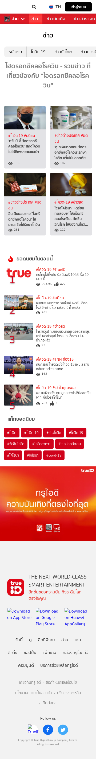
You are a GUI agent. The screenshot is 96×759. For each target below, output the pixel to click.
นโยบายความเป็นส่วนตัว (33, 693)
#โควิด (11, 432)
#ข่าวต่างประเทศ (67, 135)
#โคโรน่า (13, 455)
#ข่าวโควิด (53, 432)
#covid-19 (53, 455)
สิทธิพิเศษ (46, 640)
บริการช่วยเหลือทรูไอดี (59, 665)
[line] (33, 729)
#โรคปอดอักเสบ (69, 443)
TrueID (15, 7)
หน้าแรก (15, 52)
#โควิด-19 (16, 135)
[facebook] (48, 729)
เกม (78, 640)
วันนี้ (19, 640)
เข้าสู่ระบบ (78, 7)
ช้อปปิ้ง (30, 653)
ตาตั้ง (12, 653)
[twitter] (63, 729)
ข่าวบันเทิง (56, 18)
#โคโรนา (33, 455)
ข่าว (34, 18)
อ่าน (15, 19)
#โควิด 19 (76, 432)
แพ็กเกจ (49, 653)
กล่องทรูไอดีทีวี (75, 653)
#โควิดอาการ (41, 443)
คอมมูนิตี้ (26, 665)
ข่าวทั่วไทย (63, 52)
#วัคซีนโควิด (15, 443)
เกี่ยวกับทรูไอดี (30, 682)
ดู (30, 640)
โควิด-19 (38, 52)
